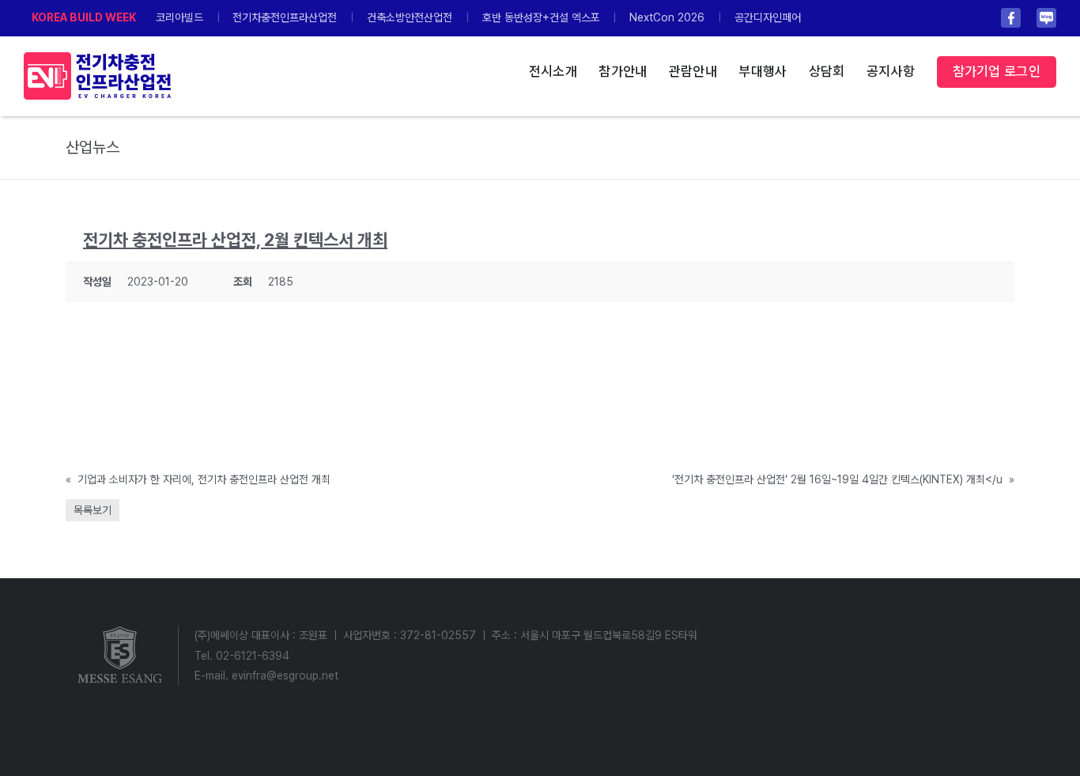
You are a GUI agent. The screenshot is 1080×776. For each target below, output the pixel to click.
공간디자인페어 (767, 17)
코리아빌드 (179, 17)
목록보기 (92, 510)
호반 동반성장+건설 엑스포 (541, 17)
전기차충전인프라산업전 (284, 17)
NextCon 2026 (666, 17)
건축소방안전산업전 (409, 17)
